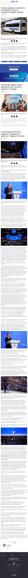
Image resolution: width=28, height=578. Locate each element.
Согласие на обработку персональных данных (14, 571)
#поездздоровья (24, 61)
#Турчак (11, 61)
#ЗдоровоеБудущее (17, 61)
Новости (10, 3)
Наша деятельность (6, 3)
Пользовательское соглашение (14, 569)
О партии (2, 554)
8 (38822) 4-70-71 (14, 559)
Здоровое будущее (21, 43)
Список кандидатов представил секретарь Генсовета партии (13, 506)
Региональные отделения (22, 554)
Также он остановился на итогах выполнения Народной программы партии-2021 (13, 471)
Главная (2, 3)
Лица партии (12, 554)
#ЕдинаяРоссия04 (4, 61)
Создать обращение (14, 69)
